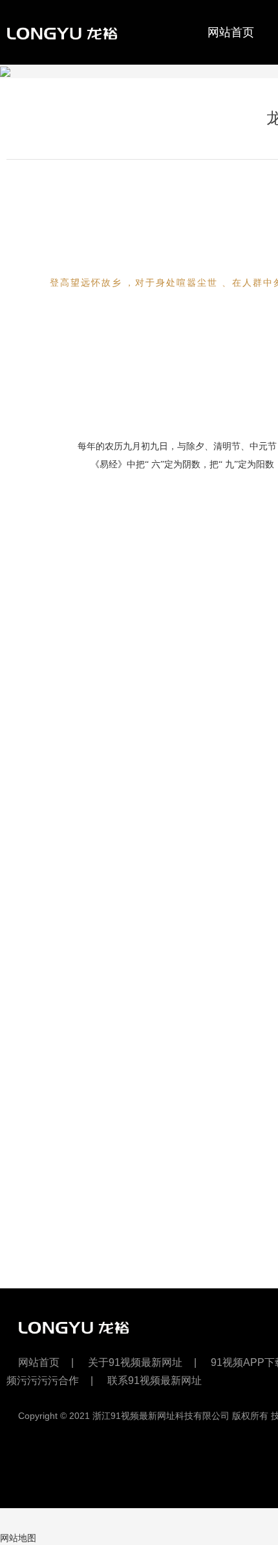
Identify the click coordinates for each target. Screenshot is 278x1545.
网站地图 (18, 1538)
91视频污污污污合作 (82, 97)
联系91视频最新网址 (154, 1380)
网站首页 (231, 32)
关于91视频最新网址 (135, 1362)
